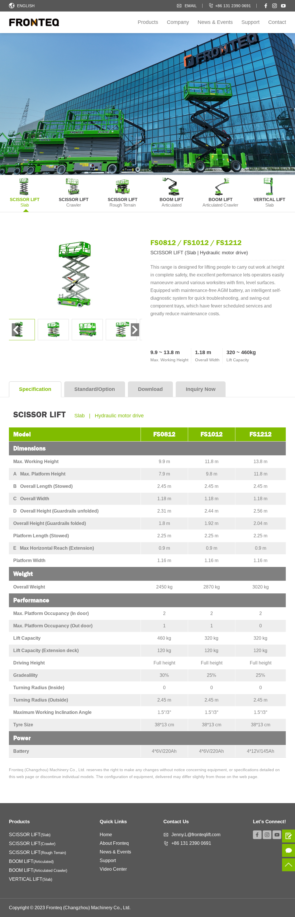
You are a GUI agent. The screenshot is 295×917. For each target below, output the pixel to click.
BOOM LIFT (31, 861)
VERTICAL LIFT (30, 879)
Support (250, 22)
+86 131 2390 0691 (233, 5)
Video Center (113, 869)
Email (191, 5)
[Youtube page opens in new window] (283, 6)
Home (106, 834)
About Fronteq (114, 843)
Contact (277, 22)
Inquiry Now (200, 389)
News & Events (215, 22)
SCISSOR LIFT (29, 834)
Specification (35, 389)
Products (148, 22)
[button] (135, 329)
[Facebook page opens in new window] (266, 6)
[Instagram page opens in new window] (274, 6)
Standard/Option (94, 389)
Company (178, 22)
